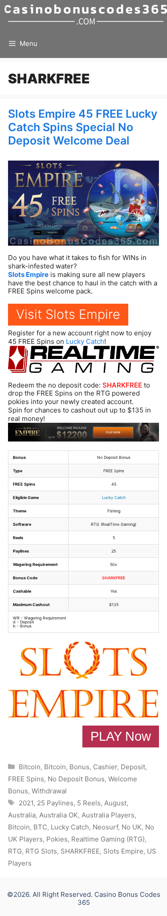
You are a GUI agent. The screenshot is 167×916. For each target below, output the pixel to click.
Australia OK (58, 815)
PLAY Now (120, 736)
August (115, 803)
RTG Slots (41, 851)
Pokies (57, 839)
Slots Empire (28, 274)
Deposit (133, 767)
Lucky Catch (85, 341)
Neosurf (105, 827)
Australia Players (107, 815)
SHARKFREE (122, 385)
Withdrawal (49, 791)
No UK (132, 827)
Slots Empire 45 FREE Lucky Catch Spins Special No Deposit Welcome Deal (82, 127)
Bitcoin (30, 767)
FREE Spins (26, 779)
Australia (22, 815)
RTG (15, 851)
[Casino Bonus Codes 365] (85, 14)
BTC (40, 827)
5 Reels (89, 803)
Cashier (105, 767)
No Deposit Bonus (76, 779)
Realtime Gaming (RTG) (108, 839)
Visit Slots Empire (68, 314)
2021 (26, 803)
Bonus (79, 767)
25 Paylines (55, 803)
